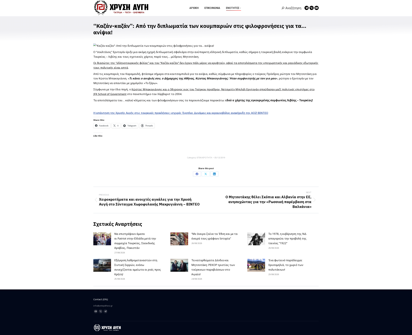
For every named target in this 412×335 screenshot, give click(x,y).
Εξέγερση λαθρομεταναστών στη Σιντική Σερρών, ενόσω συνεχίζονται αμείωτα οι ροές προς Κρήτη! (137, 267)
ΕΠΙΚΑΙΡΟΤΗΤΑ (204, 157)
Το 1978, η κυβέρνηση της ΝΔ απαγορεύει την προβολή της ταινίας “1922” (287, 238)
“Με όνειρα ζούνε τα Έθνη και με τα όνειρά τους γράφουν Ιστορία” (214, 236)
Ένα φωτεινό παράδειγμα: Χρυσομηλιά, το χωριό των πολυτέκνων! (285, 264)
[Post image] (102, 238)
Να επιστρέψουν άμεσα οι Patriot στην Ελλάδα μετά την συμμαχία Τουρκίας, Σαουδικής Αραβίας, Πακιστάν (135, 241)
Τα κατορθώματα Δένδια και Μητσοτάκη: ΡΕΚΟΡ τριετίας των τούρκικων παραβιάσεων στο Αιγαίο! (213, 267)
